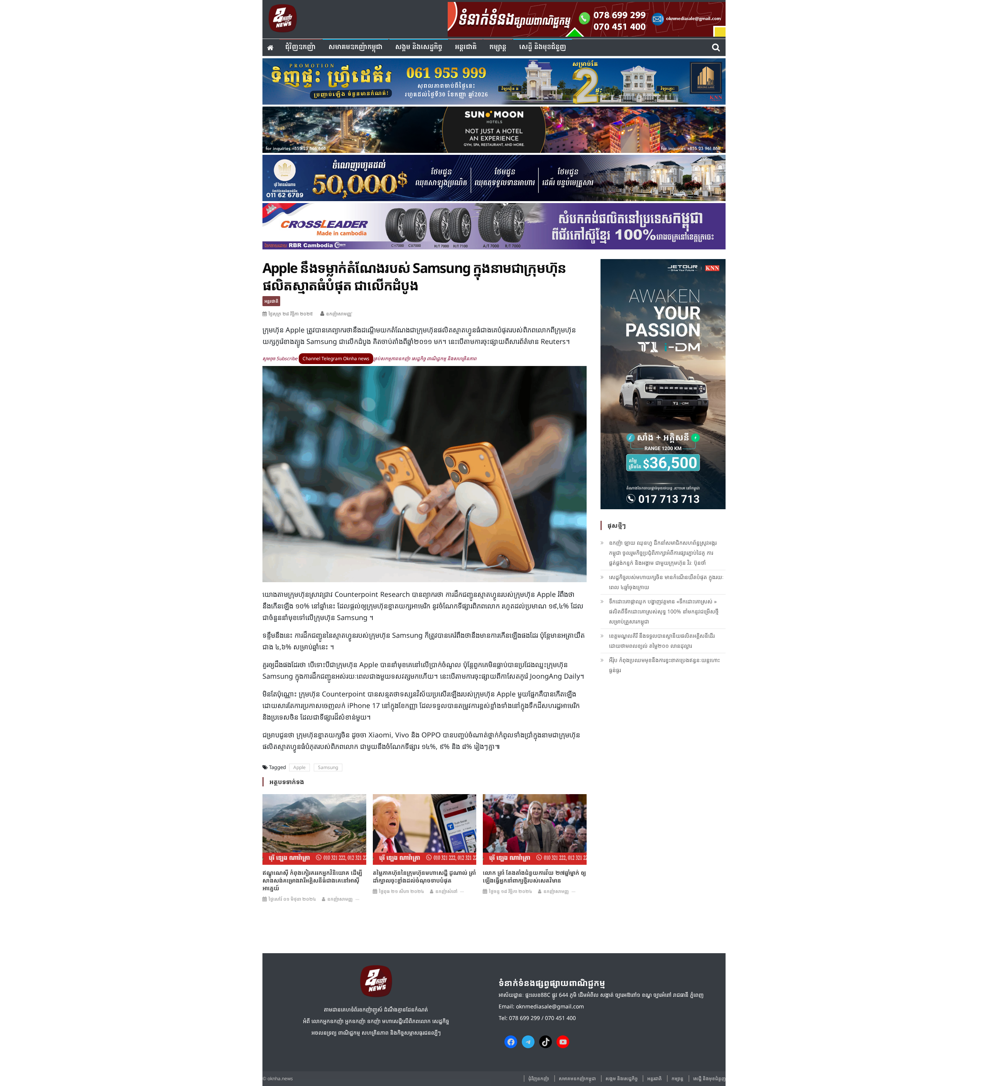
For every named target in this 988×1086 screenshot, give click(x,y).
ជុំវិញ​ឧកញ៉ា (300, 47)
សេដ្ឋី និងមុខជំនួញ (542, 47)
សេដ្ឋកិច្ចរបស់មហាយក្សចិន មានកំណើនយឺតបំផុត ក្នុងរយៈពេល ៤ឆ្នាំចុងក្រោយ (666, 582)
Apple (299, 767)
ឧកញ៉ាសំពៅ (446, 891)
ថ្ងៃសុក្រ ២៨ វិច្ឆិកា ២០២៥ (291, 313)
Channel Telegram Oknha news (336, 358)
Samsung (328, 767)
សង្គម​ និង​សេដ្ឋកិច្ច (418, 47)
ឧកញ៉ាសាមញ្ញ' (339, 313)
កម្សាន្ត (497, 47)
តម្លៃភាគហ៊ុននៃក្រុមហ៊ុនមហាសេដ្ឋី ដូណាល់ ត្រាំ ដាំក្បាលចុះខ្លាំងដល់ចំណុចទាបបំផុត (424, 876)
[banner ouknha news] (587, 18)
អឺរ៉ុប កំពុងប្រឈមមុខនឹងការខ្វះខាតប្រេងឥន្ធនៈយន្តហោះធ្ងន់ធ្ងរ (664, 665)
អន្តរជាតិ (466, 47)
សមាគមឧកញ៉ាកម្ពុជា (355, 47)
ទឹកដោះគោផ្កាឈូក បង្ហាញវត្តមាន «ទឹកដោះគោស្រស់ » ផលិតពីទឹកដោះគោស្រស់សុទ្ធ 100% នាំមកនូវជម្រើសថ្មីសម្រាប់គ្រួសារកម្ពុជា (664, 611)
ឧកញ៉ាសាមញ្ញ (340, 899)
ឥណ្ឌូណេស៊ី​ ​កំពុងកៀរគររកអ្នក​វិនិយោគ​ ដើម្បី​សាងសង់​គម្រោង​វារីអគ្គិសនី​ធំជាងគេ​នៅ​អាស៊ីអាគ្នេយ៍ (312, 880)
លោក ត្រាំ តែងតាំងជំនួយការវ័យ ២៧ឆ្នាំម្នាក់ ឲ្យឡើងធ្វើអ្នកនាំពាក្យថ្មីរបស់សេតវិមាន (534, 876)
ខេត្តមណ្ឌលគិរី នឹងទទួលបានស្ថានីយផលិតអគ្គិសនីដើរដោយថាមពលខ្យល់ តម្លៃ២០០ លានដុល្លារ (662, 640)
